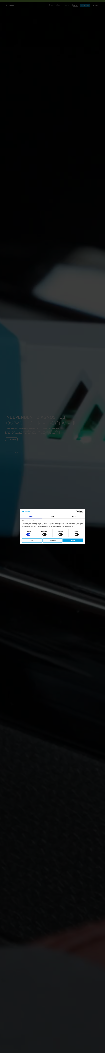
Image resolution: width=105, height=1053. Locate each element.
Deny (32, 540)
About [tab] (74, 516)
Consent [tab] (31, 516)
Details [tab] (52, 516)
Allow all (73, 540)
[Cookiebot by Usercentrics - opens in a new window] (77, 512)
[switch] (44, 534)
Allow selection (52, 540)
